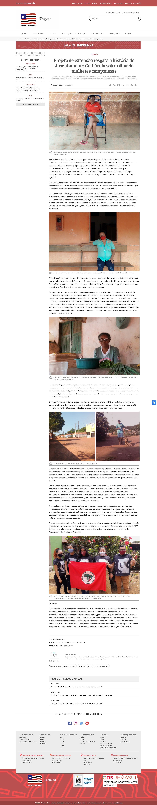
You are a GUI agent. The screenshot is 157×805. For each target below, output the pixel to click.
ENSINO (52, 34)
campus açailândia (69, 666)
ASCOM (82, 743)
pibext (90, 666)
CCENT (62, 739)
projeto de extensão (101, 666)
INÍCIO (26, 34)
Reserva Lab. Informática (108, 748)
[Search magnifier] (138, 18)
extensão (81, 666)
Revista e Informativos (87, 741)
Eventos (82, 739)
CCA (61, 737)
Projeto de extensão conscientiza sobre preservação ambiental (77, 703)
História (123, 737)
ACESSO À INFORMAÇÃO (133, 3)
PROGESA (43, 741)
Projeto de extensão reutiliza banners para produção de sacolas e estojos (82, 695)
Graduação (23, 737)
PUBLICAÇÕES (113, 34)
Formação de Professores (27, 741)
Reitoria (123, 739)
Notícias (27, 39)
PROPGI (42, 739)
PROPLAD (43, 737)
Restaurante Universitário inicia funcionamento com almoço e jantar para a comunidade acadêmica (29, 89)
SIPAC (88, 3)
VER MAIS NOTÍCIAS (31, 105)
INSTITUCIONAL (37, 34)
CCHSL (62, 741)
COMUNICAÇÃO (97, 34)
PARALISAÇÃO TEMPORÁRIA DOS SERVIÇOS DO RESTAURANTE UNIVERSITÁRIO (28, 68)
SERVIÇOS (128, 34)
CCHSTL (62, 743)
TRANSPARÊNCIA (106, 3)
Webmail (103, 741)
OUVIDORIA (118, 3)
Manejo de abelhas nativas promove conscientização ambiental (77, 687)
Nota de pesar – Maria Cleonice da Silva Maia (30, 78)
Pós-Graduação (24, 739)
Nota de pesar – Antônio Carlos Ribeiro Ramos (29, 99)
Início (19, 39)
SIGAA (96, 3)
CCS (61, 748)
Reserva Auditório (106, 746)
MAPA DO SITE (78, 3)
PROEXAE (42, 743)
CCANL (62, 746)
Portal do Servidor (106, 743)
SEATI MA (118, 803)
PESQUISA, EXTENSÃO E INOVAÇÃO (73, 34)
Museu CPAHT (125, 741)
